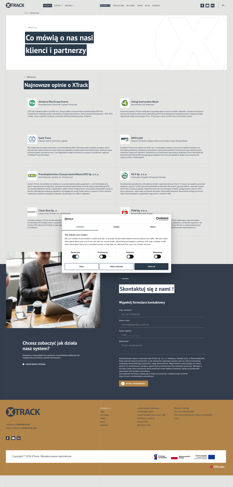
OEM (102, 412)
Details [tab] (117, 227)
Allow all (151, 266)
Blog (147, 5)
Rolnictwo (142, 422)
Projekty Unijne (181, 408)
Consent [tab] (80, 227)
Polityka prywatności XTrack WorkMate (193, 415)
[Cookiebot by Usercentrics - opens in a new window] (157, 219)
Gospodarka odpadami (148, 408)
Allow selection (116, 266)
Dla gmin (130, 5)
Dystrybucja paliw (146, 418)
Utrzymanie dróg (145, 412)
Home (26, 13)
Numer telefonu (125, 331)
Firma (140, 5)
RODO (176, 418)
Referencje (105, 5)
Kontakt (156, 5)
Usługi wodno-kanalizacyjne (151, 415)
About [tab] (153, 227)
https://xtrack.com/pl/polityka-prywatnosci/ (136, 376)
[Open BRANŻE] (73, 5)
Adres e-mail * (124, 320)
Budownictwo (144, 425)
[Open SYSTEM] (62, 5)
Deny (81, 266)
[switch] (102, 256)
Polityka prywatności (184, 412)
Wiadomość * (124, 341)
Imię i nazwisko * (125, 310)
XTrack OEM (118, 5)
